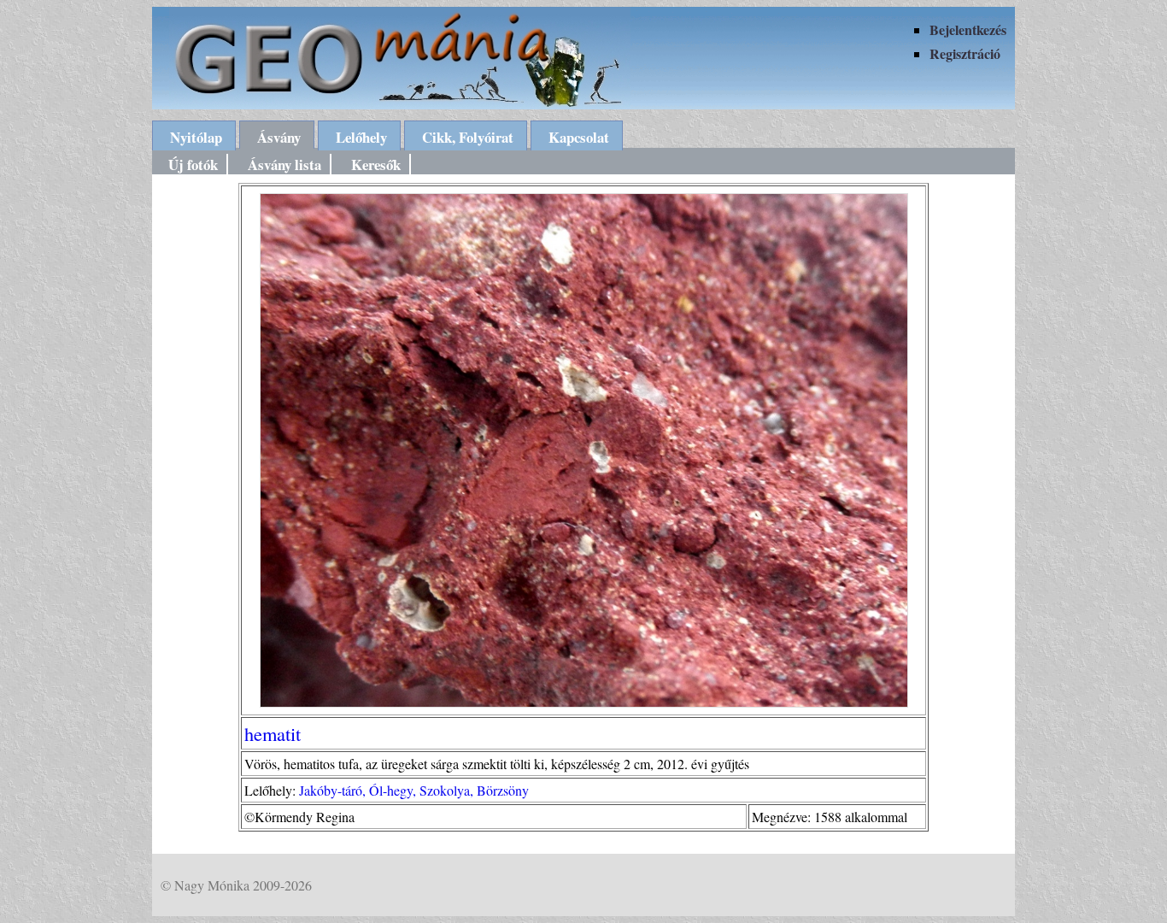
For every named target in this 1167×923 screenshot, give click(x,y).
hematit (272, 733)
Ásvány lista (284, 164)
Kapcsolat (578, 137)
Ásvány (279, 137)
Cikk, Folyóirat (467, 137)
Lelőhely (361, 137)
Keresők (376, 164)
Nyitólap (196, 137)
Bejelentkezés (967, 29)
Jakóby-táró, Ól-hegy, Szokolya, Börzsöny (414, 790)
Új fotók (193, 164)
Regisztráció (964, 53)
